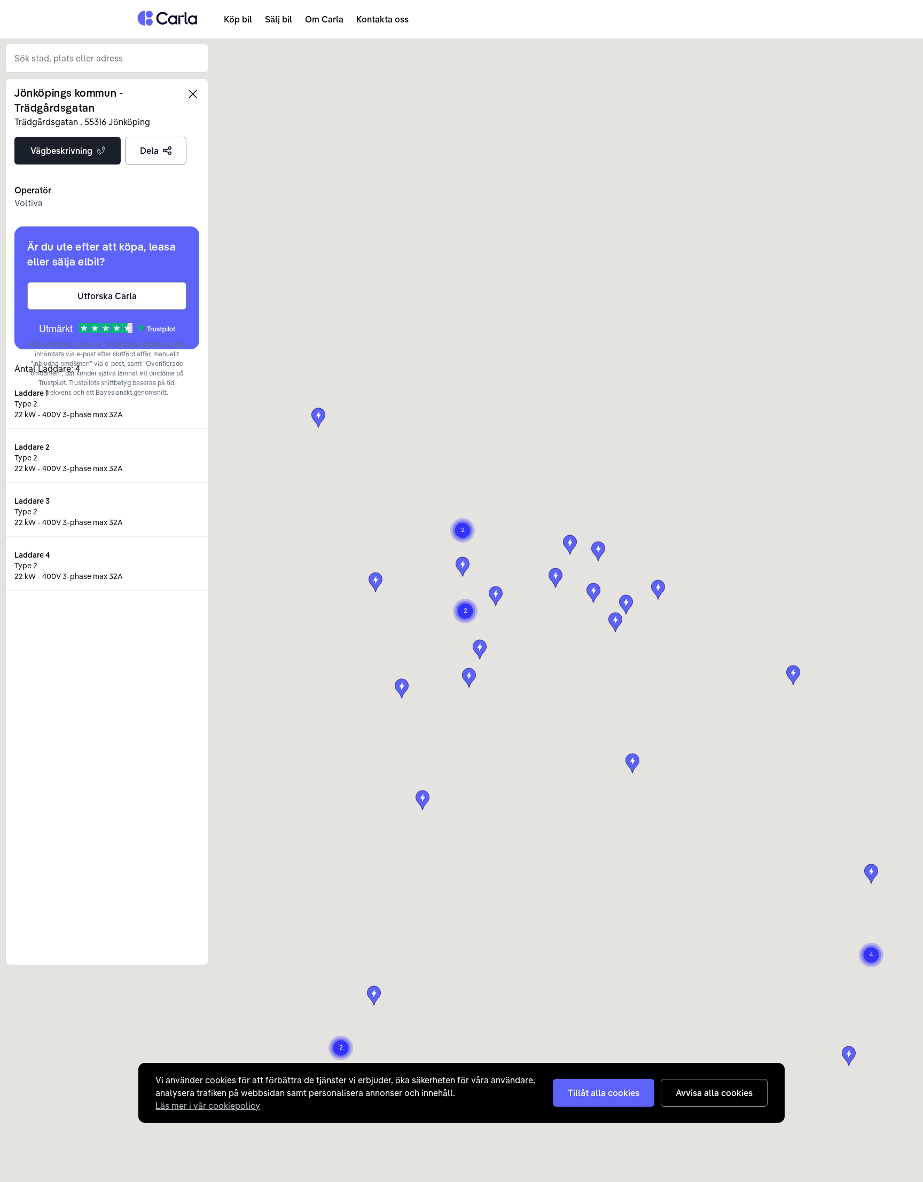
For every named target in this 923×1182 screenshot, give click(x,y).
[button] (469, 678)
